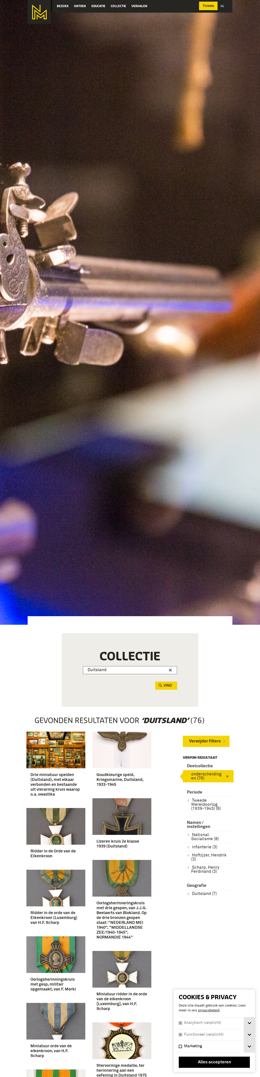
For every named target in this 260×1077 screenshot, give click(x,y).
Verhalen (139, 6)
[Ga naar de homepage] (39, 12)
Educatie (98, 6)
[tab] (249, 1023)
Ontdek (80, 6)
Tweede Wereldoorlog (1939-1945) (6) (206, 804)
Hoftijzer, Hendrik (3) (208, 857)
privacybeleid (208, 1010)
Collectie (118, 6)
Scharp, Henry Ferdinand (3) (205, 869)
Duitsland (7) (204, 894)
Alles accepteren (214, 1062)
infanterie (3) (204, 847)
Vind (168, 685)
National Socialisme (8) (205, 837)
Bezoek (63, 6)
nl (223, 6)
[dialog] (214, 1031)
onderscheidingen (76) (206, 776)
